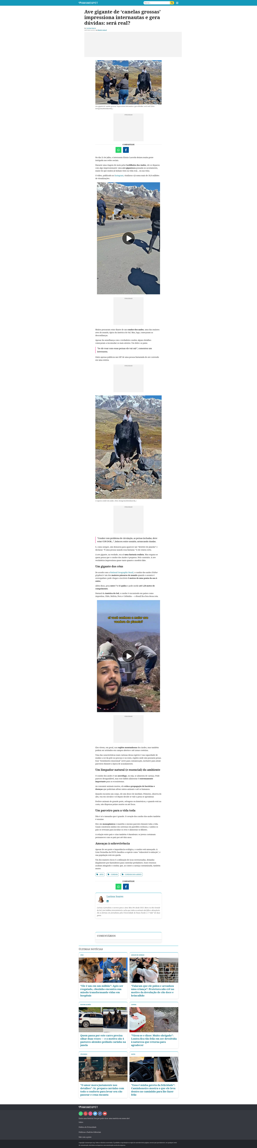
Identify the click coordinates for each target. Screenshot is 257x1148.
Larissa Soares (91, 28)
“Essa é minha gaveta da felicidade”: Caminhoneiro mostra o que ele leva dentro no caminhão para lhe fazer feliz (153, 1089)
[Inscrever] (105, 1114)
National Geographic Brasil (121, 572)
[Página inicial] (103, 3)
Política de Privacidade (87, 1127)
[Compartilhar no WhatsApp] (118, 150)
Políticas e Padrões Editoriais (90, 1132)
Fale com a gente (85, 1137)
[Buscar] (172, 2)
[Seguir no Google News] (86, 1114)
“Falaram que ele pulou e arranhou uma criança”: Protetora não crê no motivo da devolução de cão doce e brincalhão (152, 990)
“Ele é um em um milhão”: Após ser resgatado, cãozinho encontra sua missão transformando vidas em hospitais (101, 990)
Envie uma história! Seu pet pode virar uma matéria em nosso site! (104, 1118)
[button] (177, 3)
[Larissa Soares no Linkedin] (108, 901)
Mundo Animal (102, 30)
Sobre (81, 1122)
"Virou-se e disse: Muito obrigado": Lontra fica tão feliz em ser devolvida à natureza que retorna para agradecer (154, 1040)
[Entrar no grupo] (81, 1114)
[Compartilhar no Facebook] (126, 150)
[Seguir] (90, 1114)
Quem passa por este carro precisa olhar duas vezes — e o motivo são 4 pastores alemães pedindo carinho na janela (103, 1040)
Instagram (119, 175)
